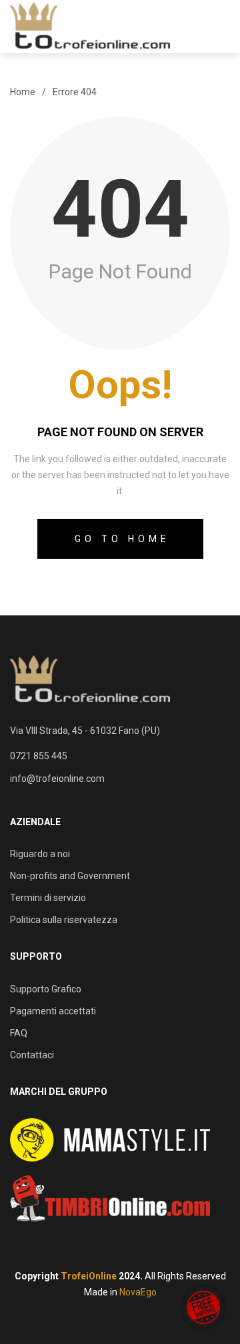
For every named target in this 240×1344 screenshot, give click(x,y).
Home (22, 92)
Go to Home (122, 538)
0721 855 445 (38, 756)
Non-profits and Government (70, 875)
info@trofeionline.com (57, 778)
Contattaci (32, 1055)
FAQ (18, 1033)
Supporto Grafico (45, 989)
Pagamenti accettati (53, 1011)
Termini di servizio (48, 897)
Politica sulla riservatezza (63, 919)
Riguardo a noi (40, 853)
